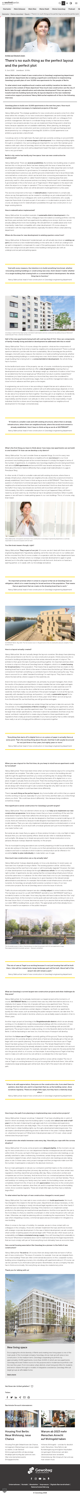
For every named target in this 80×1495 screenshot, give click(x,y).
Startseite (7, 9)
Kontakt (25, 1484)
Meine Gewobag (58, 9)
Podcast (72, 9)
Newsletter (33, 1484)
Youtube (40, 1478)
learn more (11, 1375)
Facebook (7, 1397)
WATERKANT (54, 458)
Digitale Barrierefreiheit (60, 1484)
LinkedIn (15, 1397)
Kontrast (70, 3)
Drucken (28, 1397)
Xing (20, 1397)
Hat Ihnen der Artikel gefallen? (17, 1386)
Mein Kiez (32, 9)
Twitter (11, 1397)
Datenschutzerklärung (40, 1487)
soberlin (10, 3)
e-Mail (24, 1397)
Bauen (27, 14)
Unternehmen (14, 1484)
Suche (60, 3)
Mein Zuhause (19, 9)
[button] (4, 1490)
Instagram (35, 1478)
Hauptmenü (76, 3)
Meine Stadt (44, 9)
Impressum (44, 1484)
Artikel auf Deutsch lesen (15, 56)
